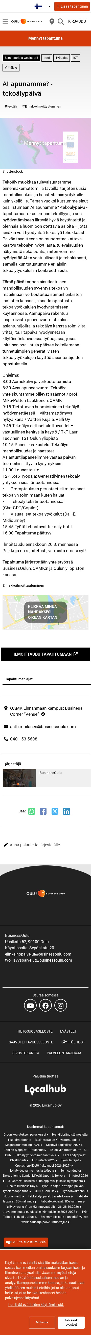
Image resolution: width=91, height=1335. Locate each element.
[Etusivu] (26, 21)
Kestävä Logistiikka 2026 (63, 1145)
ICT (75, 58)
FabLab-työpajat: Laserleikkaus (49, 1196)
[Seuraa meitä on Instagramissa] (60, 1005)
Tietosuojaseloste (35, 1031)
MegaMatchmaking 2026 (22, 1145)
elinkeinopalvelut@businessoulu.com (38, 954)
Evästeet (68, 1031)
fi (48, 4)
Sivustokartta (25, 1053)
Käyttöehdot (73, 1042)
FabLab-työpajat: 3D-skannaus (61, 1201)
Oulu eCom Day (46, 1191)
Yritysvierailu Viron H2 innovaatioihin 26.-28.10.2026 (43, 1207)
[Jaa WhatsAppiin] (31, 811)
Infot (47, 58)
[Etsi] (60, 21)
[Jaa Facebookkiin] (43, 811)
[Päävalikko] (5, 21)
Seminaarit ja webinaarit (21, 58)
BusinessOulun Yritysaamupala (56, 1140)
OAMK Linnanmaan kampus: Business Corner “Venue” (46, 711)
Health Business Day (21, 1186)
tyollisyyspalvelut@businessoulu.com (38, 960)
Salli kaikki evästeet (71, 1322)
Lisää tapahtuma (74, 6)
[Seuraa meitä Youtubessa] (30, 1005)
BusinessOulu (17, 935)
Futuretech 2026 (43, 1160)
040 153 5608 (23, 738)
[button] (45, 845)
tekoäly (12, 106)
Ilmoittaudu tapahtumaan (43, 654)
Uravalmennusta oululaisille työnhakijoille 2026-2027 (39, 1212)
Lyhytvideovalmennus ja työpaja (32, 1170)
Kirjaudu (77, 21)
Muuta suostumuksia (29, 1242)
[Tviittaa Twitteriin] (55, 811)
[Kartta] (52, 21)
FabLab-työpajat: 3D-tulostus (24, 1150)
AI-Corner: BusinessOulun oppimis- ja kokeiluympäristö (46, 1181)
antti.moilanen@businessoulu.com (43, 726)
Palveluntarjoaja (64, 1053)
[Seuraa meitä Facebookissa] (45, 1005)
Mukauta (42, 1322)
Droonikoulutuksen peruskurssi (25, 1134)
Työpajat (62, 58)
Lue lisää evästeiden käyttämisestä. (36, 1305)
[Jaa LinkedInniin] (66, 811)
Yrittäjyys (11, 67)
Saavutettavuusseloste (31, 1042)
